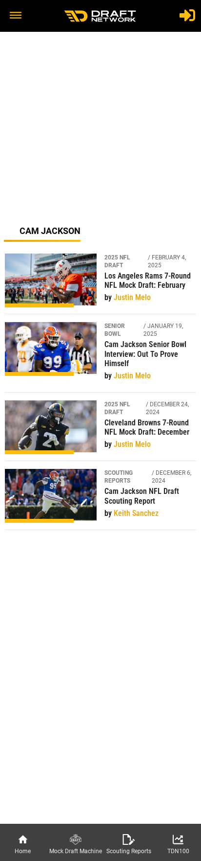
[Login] (187, 15)
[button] (15, 16)
